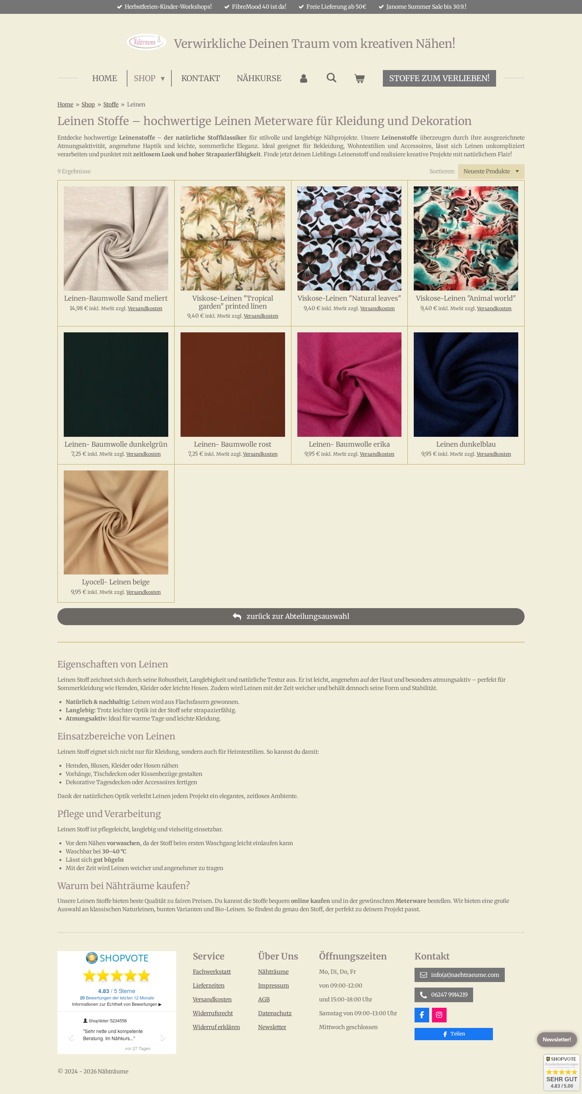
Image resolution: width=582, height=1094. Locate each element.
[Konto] (304, 78)
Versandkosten (145, 308)
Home (65, 104)
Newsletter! (557, 1040)
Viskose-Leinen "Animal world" (466, 299)
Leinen (136, 104)
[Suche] (331, 77)
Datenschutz (275, 1013)
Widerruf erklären (216, 1027)
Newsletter (272, 1027)
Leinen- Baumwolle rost (233, 445)
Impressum (273, 985)
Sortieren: (442, 171)
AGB (264, 999)
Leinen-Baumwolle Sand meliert (116, 299)
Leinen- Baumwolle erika (349, 445)
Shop (88, 104)
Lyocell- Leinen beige (116, 582)
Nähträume (273, 971)
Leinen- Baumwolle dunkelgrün (116, 445)
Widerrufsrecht (213, 1013)
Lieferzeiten (208, 985)
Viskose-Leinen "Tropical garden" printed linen (232, 302)
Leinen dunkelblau (466, 445)
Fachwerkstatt (212, 971)
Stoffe (110, 104)
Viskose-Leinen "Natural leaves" (349, 299)
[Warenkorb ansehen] (359, 78)
